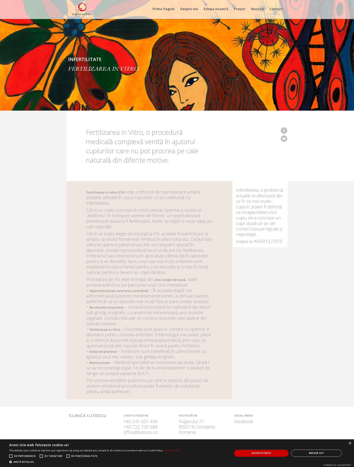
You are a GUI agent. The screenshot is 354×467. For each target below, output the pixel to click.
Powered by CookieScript (337, 465)
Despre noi (189, 9)
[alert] (177, 453)
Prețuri (239, 9)
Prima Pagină (163, 9)
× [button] (349, 443)
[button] (94, 462)
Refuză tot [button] (316, 453)
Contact (276, 9)
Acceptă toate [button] (261, 453)
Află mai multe (171, 450)
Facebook (243, 421)
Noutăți (257, 9)
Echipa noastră (216, 9)
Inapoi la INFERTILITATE (259, 241)
